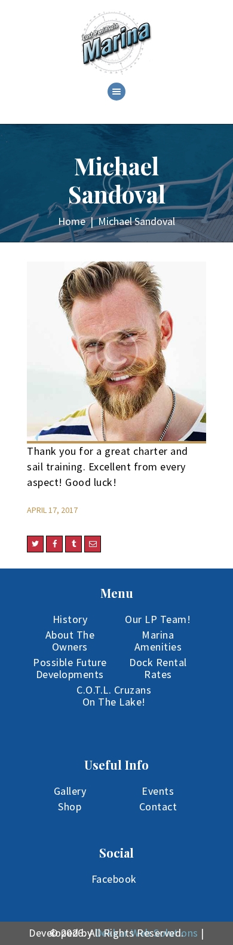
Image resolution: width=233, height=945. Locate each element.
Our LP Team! (158, 619)
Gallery (70, 791)
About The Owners (70, 641)
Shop (69, 806)
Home (71, 221)
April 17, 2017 (52, 510)
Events (158, 791)
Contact (158, 806)
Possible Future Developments (70, 668)
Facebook (114, 879)
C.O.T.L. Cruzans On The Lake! (113, 696)
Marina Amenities (158, 641)
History (70, 619)
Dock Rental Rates (158, 668)
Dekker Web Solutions (146, 933)
